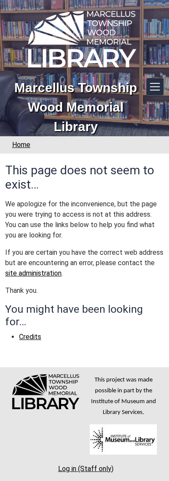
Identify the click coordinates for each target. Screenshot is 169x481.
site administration (33, 273)
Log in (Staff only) (86, 469)
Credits (30, 337)
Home (21, 145)
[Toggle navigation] (155, 87)
